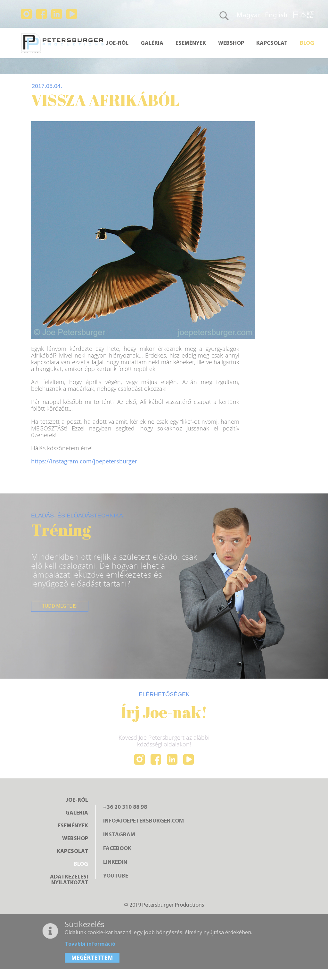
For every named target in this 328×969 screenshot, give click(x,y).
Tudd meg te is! (60, 606)
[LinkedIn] (172, 760)
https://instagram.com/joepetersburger (84, 461)
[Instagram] (139, 760)
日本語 (303, 15)
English (276, 15)
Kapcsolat (272, 43)
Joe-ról (117, 43)
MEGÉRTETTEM (92, 957)
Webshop (231, 43)
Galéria (152, 43)
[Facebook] (156, 760)
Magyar (248, 15)
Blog (307, 43)
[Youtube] (188, 760)
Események (191, 43)
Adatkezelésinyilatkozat (69, 880)
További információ (90, 943)
